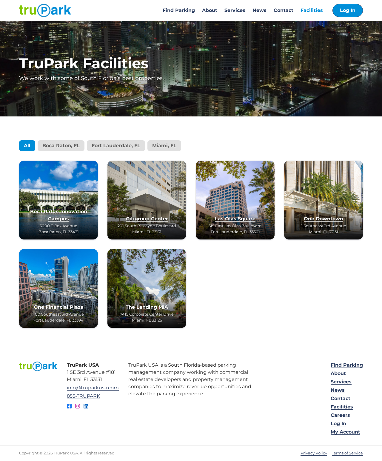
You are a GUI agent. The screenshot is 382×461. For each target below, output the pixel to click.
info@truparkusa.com (93, 388)
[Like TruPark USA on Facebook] (69, 407)
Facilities (312, 10)
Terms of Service (347, 453)
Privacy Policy (314, 453)
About (209, 10)
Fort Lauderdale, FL (116, 145)
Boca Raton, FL (61, 145)
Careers (340, 415)
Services (234, 10)
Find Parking (179, 10)
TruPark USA (45, 10)
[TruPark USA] (38, 366)
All (27, 145)
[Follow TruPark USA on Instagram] (77, 407)
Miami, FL (164, 145)
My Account (345, 432)
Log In (347, 10)
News (259, 10)
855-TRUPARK (83, 396)
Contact (283, 10)
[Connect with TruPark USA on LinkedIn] (86, 407)
